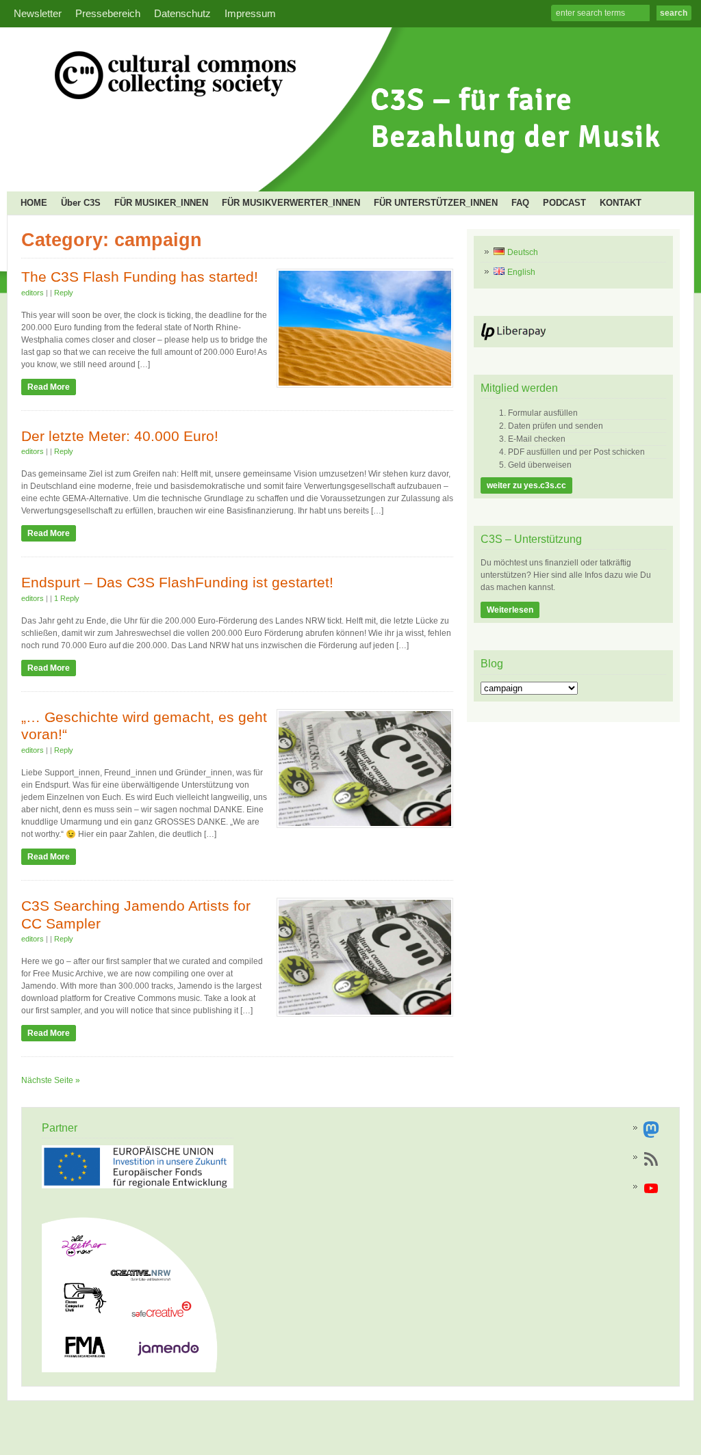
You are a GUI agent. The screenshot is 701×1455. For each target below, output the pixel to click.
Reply (63, 293)
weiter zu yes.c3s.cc (526, 485)
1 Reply (66, 598)
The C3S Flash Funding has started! (139, 277)
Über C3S (81, 203)
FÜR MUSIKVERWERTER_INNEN (291, 203)
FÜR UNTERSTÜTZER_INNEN (436, 203)
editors (32, 293)
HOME (34, 203)
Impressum (250, 13)
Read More (48, 387)
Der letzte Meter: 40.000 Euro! (119, 436)
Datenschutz (182, 13)
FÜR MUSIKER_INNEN (161, 203)
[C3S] (346, 168)
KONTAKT (620, 203)
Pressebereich (107, 13)
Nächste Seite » (50, 1080)
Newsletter (38, 13)
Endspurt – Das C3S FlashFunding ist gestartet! (177, 582)
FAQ (520, 203)
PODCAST (564, 203)
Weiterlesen (510, 610)
